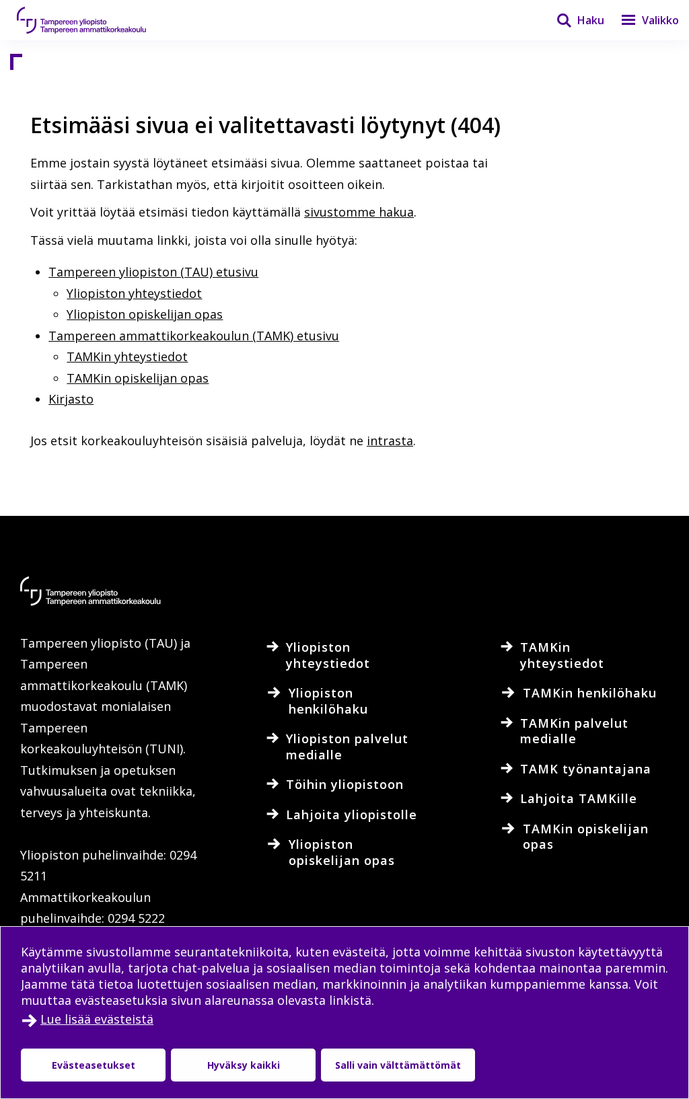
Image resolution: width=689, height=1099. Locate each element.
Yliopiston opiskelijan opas (145, 314)
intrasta (390, 440)
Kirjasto (71, 399)
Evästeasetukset (93, 1065)
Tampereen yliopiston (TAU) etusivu (153, 272)
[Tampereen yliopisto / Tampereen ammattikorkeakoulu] (94, 20)
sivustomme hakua (359, 212)
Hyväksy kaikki (243, 1065)
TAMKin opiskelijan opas (138, 378)
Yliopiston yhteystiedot (134, 293)
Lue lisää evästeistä (96, 1019)
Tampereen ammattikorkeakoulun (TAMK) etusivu (193, 336)
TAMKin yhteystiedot (127, 356)
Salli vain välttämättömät (398, 1065)
